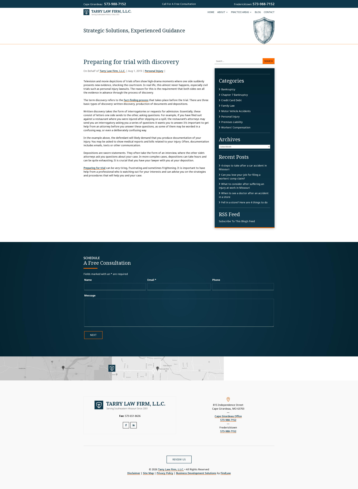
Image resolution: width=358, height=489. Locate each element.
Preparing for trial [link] (94, 168)
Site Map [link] (148, 473)
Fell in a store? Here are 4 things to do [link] (244, 202)
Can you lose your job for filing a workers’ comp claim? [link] (239, 176)
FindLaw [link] (226, 473)
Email (151, 279)
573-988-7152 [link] (115, 4)
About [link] (221, 12)
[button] (126, 425)
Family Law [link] (228, 105)
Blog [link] (258, 12)
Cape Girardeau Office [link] (228, 416)
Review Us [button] (179, 459)
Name (88, 279)
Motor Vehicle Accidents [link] (236, 111)
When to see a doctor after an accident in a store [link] (243, 195)
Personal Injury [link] (154, 71)
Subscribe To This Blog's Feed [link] (237, 221)
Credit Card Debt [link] (231, 100)
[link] (107, 12)
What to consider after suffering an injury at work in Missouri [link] (241, 185)
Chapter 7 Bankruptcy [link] (234, 94)
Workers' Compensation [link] (235, 127)
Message (90, 295)
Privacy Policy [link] (165, 473)
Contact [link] (269, 12)
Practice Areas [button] (240, 12)
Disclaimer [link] (133, 473)
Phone (216, 279)
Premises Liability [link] (232, 122)
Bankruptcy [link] (228, 89)
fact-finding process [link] (136, 100)
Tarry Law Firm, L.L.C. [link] (112, 71)
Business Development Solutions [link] (196, 473)
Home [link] (211, 12)
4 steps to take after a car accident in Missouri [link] (243, 167)
